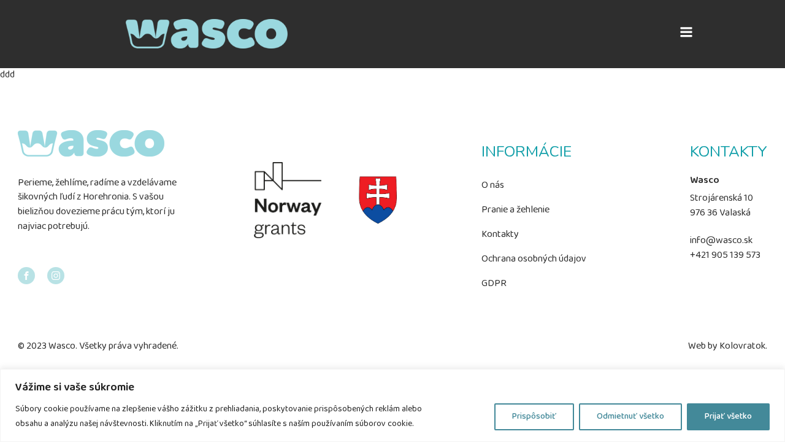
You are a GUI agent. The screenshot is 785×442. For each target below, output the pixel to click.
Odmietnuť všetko (630, 416)
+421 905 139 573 (725, 256)
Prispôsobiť (534, 416)
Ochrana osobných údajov (533, 259)
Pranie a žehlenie (515, 210)
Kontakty (500, 234)
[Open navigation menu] (686, 33)
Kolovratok (742, 346)
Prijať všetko (728, 416)
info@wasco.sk (721, 241)
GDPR (494, 283)
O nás (492, 185)
